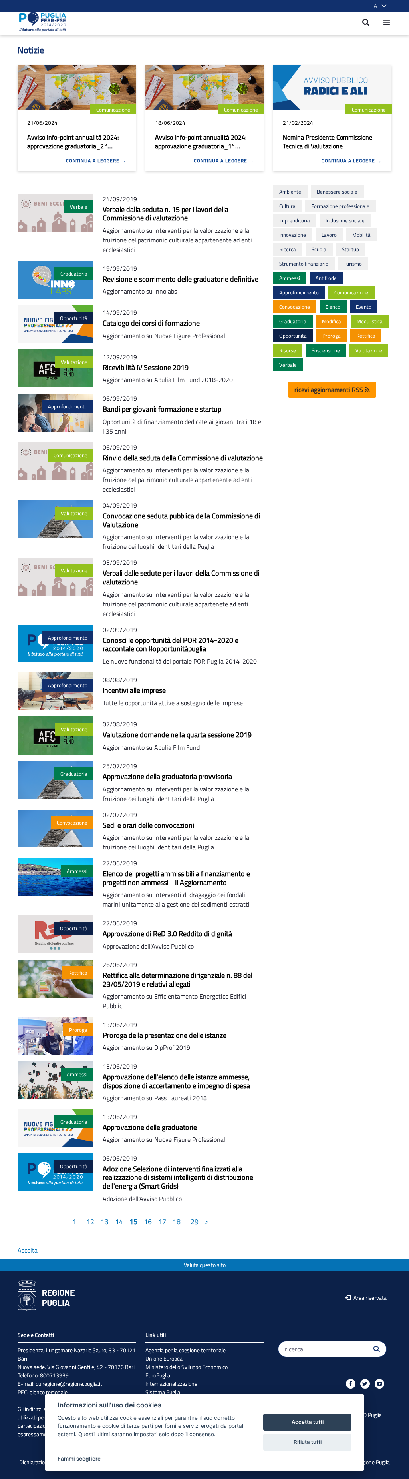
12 (90, 1221)
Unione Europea (164, 1358)
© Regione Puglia (370, 1462)
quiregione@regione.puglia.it (69, 1383)
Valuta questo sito (205, 1265)
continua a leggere (93, 160)
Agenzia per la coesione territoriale (185, 1350)
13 (105, 1221)
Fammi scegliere (79, 1458)
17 (162, 1221)
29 (195, 1221)
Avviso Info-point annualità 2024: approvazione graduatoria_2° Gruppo (73, 146)
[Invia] (376, 1349)
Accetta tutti (308, 1422)
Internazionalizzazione (171, 1383)
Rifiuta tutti (308, 1442)
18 (177, 1221)
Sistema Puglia (162, 1392)
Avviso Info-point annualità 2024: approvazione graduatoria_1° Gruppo (200, 146)
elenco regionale (49, 1392)
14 (119, 1221)
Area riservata (369, 1297)
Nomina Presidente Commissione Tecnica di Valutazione (327, 141)
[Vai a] (40, 22)
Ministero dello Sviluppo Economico (186, 1367)
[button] (377, 6)
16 (148, 1221)
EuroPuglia (157, 1375)
